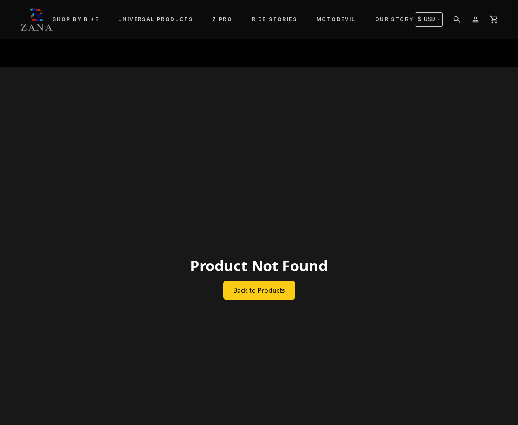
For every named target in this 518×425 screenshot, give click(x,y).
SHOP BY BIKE (76, 19)
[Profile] (475, 19)
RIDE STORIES (274, 19)
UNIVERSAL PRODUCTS (155, 19)
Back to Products (259, 290)
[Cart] (494, 19)
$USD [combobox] (426, 19)
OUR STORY (394, 19)
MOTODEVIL (336, 19)
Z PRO (222, 19)
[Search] (456, 19)
